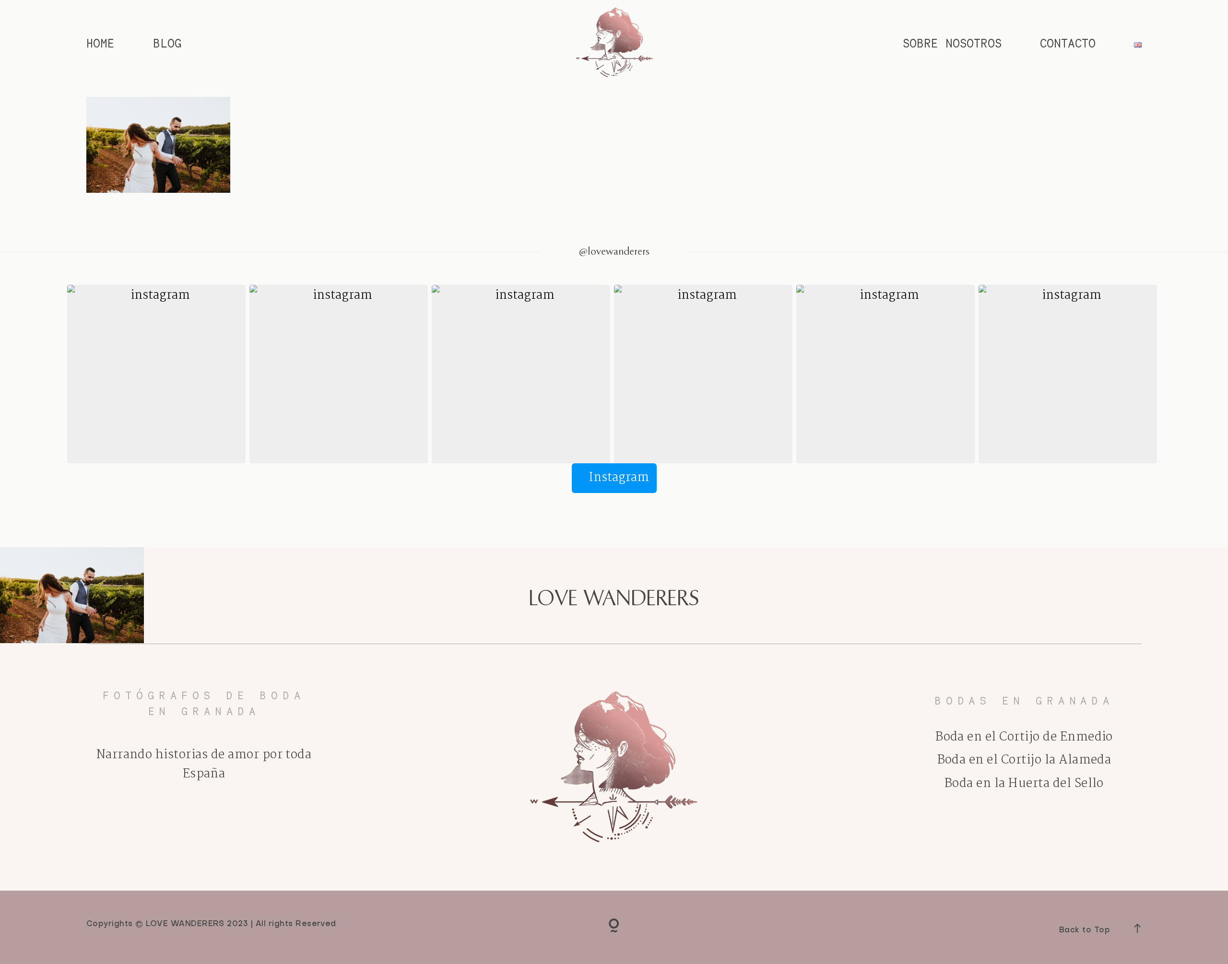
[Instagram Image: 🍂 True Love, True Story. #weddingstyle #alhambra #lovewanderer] (521, 374)
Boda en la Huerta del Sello (1024, 783)
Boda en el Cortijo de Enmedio (1024, 737)
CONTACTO (1068, 43)
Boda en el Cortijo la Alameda (1024, 760)
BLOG (167, 43)
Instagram (619, 477)
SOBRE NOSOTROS (952, 43)
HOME (100, 43)
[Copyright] (614, 927)
